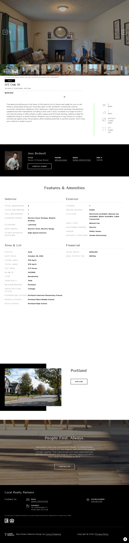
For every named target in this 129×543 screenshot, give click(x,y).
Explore (79, 381)
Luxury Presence (53, 534)
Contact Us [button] (64, 466)
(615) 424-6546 (61, 160)
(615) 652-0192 (96, 501)
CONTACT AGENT (39, 166)
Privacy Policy (101, 534)
